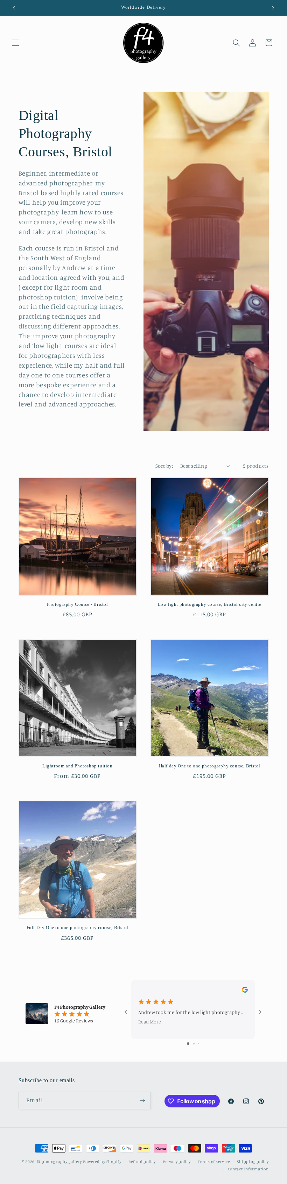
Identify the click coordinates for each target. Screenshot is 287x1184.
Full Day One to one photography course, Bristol (77, 927)
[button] (15, 43)
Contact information (248, 1169)
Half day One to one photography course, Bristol (209, 765)
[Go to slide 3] (198, 1043)
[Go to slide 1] (188, 1043)
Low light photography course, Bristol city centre (209, 604)
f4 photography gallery (59, 1161)
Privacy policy (176, 1161)
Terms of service (214, 1161)
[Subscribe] (142, 1100)
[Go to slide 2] (194, 1043)
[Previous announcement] (14, 7)
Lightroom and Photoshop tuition (77, 765)
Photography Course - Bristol (77, 604)
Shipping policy (252, 1161)
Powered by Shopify (102, 1161)
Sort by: (164, 466)
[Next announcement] (273, 7)
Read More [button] (149, 1022)
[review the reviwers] (245, 991)
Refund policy (142, 1161)
